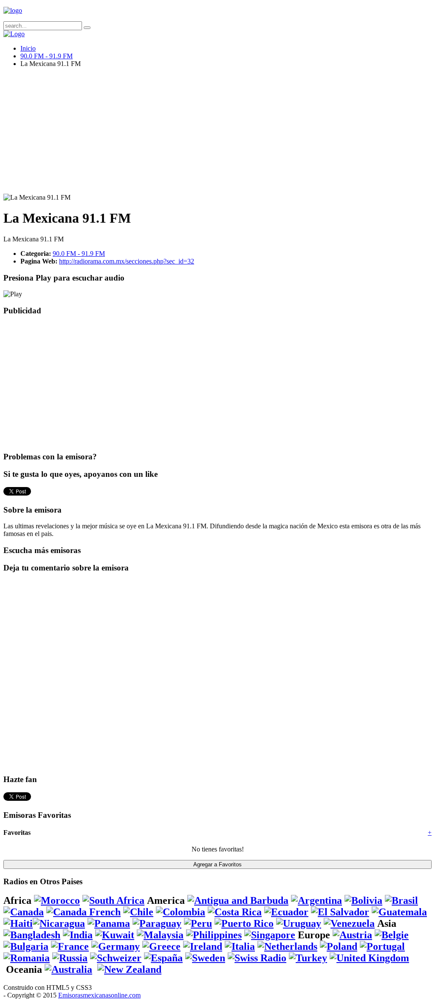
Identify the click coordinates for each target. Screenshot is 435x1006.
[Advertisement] (217, 134)
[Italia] (240, 946)
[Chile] (138, 911)
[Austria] (352, 934)
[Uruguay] (298, 923)
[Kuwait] (114, 934)
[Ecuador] (286, 911)
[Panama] (109, 923)
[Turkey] (308, 957)
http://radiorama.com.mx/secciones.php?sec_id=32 (126, 261)
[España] (163, 957)
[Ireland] (202, 946)
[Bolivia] (363, 900)
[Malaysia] (160, 934)
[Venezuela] (349, 923)
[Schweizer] (115, 957)
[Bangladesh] (31, 934)
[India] (78, 934)
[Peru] (198, 923)
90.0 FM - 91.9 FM (46, 56)
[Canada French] (83, 911)
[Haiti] (18, 923)
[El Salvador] (340, 911)
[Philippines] (214, 934)
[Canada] (23, 911)
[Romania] (26, 957)
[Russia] (70, 957)
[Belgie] (392, 934)
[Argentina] (316, 900)
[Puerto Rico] (244, 923)
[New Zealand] (129, 969)
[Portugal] (382, 946)
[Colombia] (180, 911)
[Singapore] (269, 934)
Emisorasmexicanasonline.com (99, 995)
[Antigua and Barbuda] (237, 900)
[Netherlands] (287, 946)
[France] (70, 946)
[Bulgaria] (25, 946)
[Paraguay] (157, 923)
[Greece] (161, 946)
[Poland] (338, 946)
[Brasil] (401, 900)
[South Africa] (113, 900)
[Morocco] (57, 900)
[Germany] (115, 946)
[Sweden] (205, 957)
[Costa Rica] (235, 911)
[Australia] (68, 969)
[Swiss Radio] (257, 957)
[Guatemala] (399, 911)
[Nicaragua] (59, 923)
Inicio (28, 48)
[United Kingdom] (369, 957)
